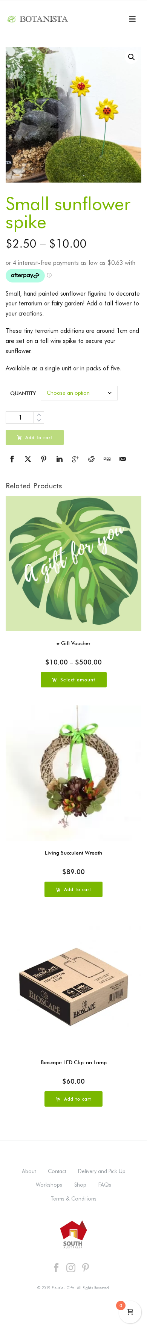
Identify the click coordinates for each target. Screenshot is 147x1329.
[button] (131, 57)
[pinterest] (85, 1268)
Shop (80, 1185)
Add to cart (38, 437)
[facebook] (56, 1268)
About (29, 1171)
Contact (57, 1171)
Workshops (49, 1185)
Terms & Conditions (73, 1199)
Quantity (23, 393)
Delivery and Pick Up (102, 1171)
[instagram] (70, 1268)
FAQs (104, 1185)
